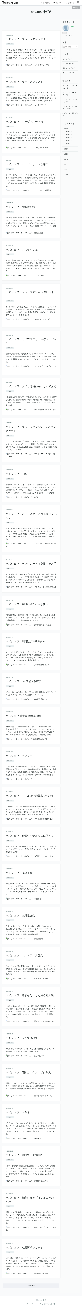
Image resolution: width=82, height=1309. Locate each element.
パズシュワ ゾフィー (19, 755)
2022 (66, 164)
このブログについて (69, 35)
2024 (66, 154)
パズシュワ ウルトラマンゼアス (26, 39)
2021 (66, 169)
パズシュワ (10, 44)
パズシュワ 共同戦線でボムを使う (27, 604)
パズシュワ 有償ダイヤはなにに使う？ (30, 835)
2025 (66, 149)
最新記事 (66, 80)
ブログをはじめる (68, 64)
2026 (66, 129)
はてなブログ (67, 59)
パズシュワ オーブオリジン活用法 (27, 164)
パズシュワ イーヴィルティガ (24, 121)
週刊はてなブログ (68, 68)
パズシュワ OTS (16, 474)
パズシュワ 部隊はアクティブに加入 (28, 1072)
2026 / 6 (69, 138)
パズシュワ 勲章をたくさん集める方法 (30, 995)
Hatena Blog (39, 1304)
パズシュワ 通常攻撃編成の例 (23, 715)
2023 (66, 159)
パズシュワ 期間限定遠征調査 (24, 1155)
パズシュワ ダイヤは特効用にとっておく (31, 386)
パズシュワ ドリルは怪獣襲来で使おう (30, 795)
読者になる (76, 7)
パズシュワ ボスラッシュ (22, 249)
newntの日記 (41, 12)
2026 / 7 (69, 135)
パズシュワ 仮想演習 (19, 873)
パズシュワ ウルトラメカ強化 (24, 955)
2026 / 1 (69, 144)
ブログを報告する (49, 1304)
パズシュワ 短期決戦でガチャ (24, 1247)
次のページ (31, 1285)
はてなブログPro (68, 72)
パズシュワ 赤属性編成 (20, 915)
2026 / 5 (69, 141)
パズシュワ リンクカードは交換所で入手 (31, 563)
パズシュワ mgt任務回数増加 (23, 681)
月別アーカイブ (69, 123)
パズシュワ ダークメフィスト (24, 81)
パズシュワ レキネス (19, 1112)
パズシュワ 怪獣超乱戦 (20, 207)
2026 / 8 (69, 132)
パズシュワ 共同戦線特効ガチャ (25, 641)
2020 (66, 174)
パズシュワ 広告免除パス (22, 1038)
